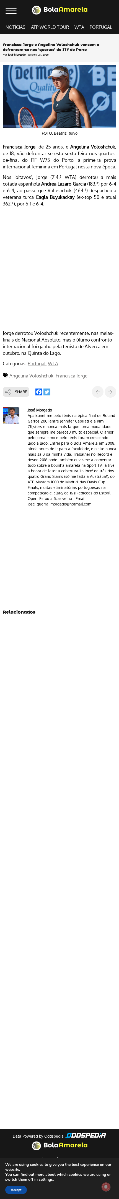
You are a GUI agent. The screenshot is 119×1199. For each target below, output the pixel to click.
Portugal (101, 27)
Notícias (15, 27)
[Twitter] (46, 392)
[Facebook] (38, 392)
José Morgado (17, 54)
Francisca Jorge (71, 375)
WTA (79, 27)
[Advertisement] (59, 269)
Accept (16, 1190)
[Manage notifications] (106, 1186)
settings (46, 1179)
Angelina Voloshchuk (31, 375)
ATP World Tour (50, 27)
